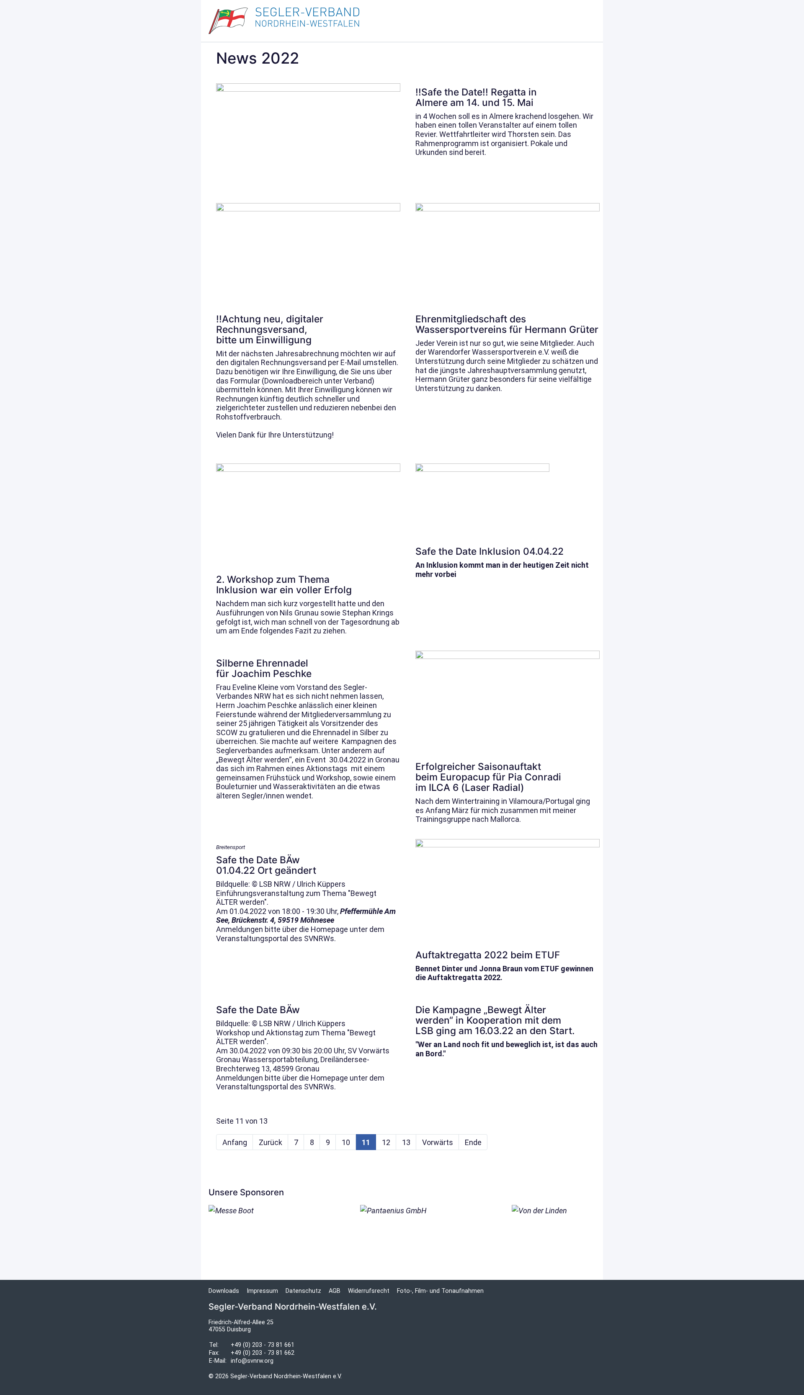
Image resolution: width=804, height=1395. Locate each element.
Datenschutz (303, 1291)
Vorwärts (437, 1142)
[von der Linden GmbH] (553, 1235)
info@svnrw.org (252, 1360)
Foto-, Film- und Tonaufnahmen (440, 1291)
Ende (473, 1142)
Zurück (270, 1142)
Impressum (262, 1291)
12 (386, 1142)
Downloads (224, 1291)
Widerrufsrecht (368, 1291)
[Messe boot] (250, 1223)
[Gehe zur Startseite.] (284, 21)
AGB (334, 1291)
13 (406, 1142)
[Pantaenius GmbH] (402, 1235)
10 (346, 1142)
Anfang (234, 1142)
